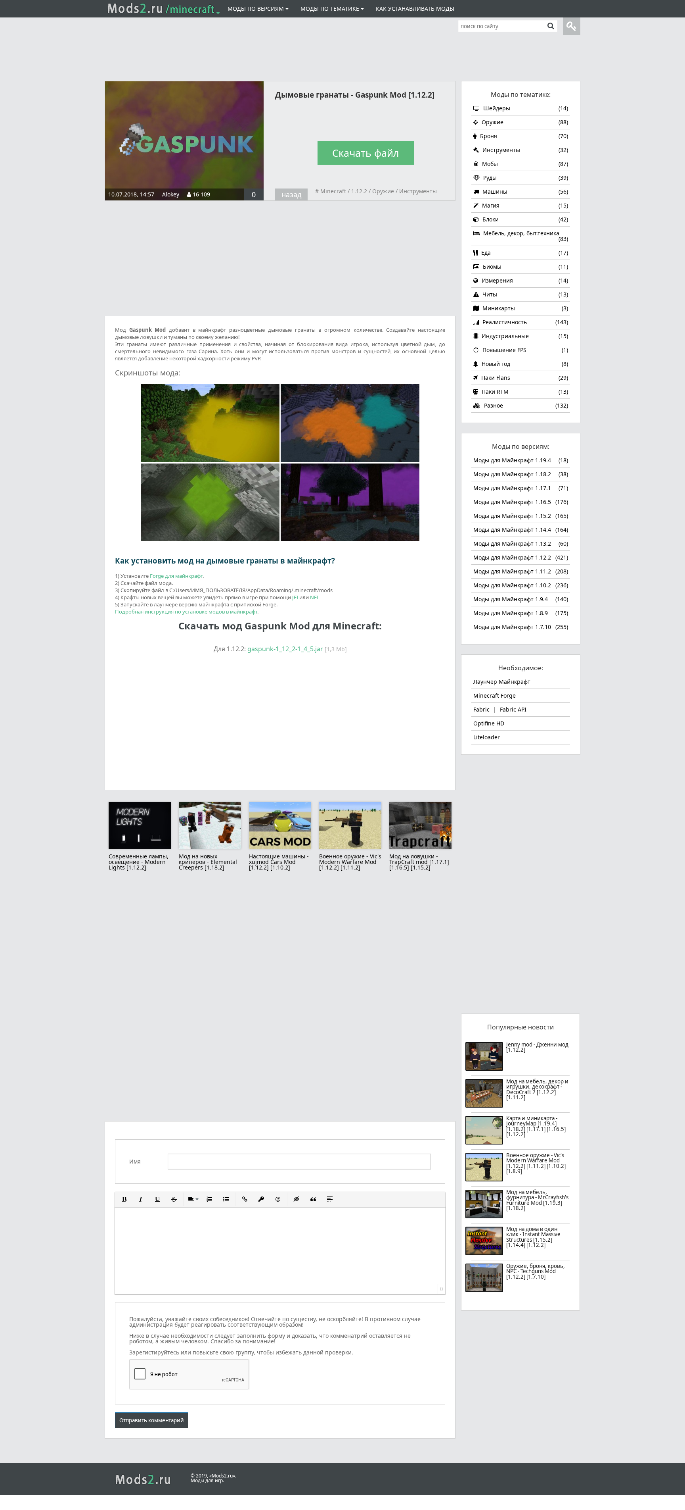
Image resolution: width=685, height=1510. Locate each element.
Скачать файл (365, 153)
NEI (314, 597)
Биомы (524, 266)
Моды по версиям (256, 8)
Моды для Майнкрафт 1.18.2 (520, 474)
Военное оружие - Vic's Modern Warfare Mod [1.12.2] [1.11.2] (350, 861)
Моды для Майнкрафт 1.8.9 (520, 613)
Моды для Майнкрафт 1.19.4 (520, 460)
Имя (135, 1161)
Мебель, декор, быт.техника (525, 235)
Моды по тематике (330, 8)
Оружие (383, 191)
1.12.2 (359, 191)
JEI (295, 597)
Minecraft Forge (494, 695)
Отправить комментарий (151, 1420)
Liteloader (486, 737)
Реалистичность (524, 322)
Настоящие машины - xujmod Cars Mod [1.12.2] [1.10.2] (279, 861)
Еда (524, 252)
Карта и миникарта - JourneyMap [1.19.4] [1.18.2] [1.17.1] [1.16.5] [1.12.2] (536, 1127)
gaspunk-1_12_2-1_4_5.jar (285, 648)
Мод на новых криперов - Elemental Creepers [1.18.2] (208, 861)
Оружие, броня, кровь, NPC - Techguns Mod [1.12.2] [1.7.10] (535, 1272)
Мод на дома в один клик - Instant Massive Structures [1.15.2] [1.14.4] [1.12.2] (533, 1237)
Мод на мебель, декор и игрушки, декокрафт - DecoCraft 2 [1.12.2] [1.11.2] (537, 1090)
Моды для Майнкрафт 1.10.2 (520, 585)
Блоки (524, 219)
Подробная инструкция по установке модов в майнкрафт (186, 611)
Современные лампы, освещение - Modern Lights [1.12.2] (138, 861)
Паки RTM (524, 391)
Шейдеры (525, 108)
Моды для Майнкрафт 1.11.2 (520, 571)
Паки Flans (524, 377)
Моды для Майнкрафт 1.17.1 (520, 488)
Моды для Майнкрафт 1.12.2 (520, 557)
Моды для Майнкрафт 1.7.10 (520, 627)
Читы (524, 294)
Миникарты (524, 308)
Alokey (170, 194)
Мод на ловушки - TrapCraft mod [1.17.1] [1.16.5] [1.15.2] (419, 861)
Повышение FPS (524, 350)
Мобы (524, 163)
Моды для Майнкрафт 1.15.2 (520, 515)
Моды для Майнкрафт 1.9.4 (520, 599)
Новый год (524, 363)
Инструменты (418, 191)
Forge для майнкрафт (176, 575)
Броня (523, 136)
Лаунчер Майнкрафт (501, 681)
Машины (524, 191)
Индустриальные (524, 336)
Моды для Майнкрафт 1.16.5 (520, 502)
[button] (124, 1199)
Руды (525, 177)
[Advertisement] (342, 52)
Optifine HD (488, 723)
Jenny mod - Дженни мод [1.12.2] (537, 1047)
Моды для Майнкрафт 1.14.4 (520, 529)
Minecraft (333, 191)
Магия (524, 205)
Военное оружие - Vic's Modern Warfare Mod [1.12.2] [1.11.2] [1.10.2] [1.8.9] (536, 1164)
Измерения (524, 280)
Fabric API (513, 709)
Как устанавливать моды (415, 8)
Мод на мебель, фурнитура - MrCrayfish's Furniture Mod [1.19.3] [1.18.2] (537, 1201)
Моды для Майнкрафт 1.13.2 (520, 543)
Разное (525, 405)
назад (291, 194)
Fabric (481, 709)
